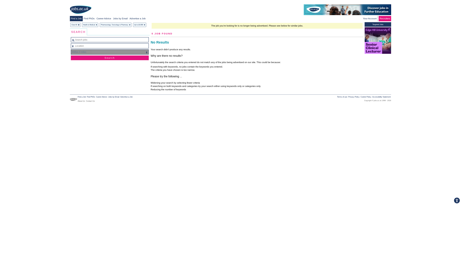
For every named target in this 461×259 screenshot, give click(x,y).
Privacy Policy (354, 97)
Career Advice (104, 18)
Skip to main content (11, 2)
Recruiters (385, 18)
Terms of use (342, 97)
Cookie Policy (366, 97)
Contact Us (90, 101)
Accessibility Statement (381, 97)
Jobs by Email (120, 18)
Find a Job (76, 18)
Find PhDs (89, 18)
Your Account (370, 18)
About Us (81, 101)
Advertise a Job (138, 18)
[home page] (80, 10)
